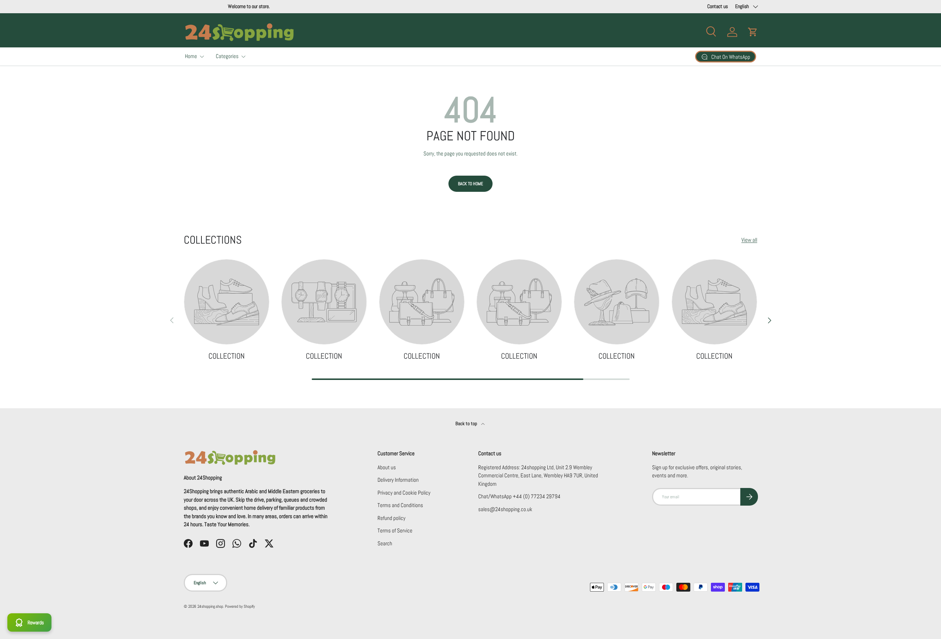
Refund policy (391, 517)
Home (191, 56)
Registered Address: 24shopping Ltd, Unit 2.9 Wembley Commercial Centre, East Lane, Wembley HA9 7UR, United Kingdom (538, 475)
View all (749, 239)
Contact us (717, 6)
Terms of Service (395, 530)
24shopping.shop (210, 606)
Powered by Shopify (240, 606)
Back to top (466, 423)
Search (385, 543)
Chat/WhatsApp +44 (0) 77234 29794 (519, 496)
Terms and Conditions (400, 505)
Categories (227, 56)
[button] (753, 32)
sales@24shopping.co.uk (505, 509)
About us (387, 467)
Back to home (470, 184)
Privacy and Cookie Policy (404, 492)
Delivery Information (398, 479)
